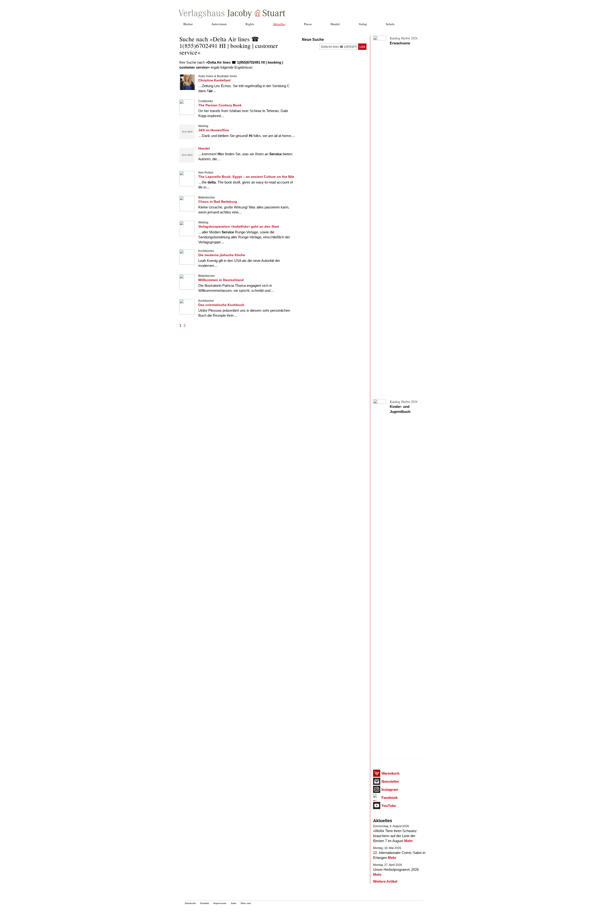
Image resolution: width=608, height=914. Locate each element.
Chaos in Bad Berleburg (217, 201)
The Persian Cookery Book (220, 105)
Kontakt (204, 903)
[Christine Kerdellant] (187, 89)
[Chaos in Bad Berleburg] (187, 210)
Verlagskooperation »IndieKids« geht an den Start (238, 226)
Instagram (389, 789)
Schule (390, 24)
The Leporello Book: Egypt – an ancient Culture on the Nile (246, 177)
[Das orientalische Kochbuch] (187, 313)
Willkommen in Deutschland (221, 280)
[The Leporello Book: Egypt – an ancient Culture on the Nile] (187, 185)
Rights (250, 24)
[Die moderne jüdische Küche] (187, 263)
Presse (308, 24)
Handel (335, 24)
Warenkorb (390, 773)
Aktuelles (279, 24)
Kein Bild (187, 131)
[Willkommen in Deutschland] (187, 288)
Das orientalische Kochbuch (221, 305)
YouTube (388, 806)
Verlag (363, 24)
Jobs (233, 903)
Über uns (246, 903)
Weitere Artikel (385, 881)
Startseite (190, 903)
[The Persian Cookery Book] (187, 114)
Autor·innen (219, 24)
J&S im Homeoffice (213, 130)
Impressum (219, 903)
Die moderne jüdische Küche (221, 255)
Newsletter (390, 781)
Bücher (188, 24)
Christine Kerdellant (214, 80)
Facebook (389, 798)
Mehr (408, 841)
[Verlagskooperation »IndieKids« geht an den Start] (187, 235)
